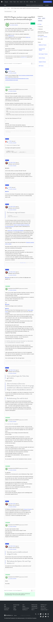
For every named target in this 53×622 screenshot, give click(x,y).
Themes (14, 606)
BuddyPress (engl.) (44, 609)
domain (39, 18)
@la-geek (7, 277)
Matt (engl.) (43, 606)
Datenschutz (6, 609)
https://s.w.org (11, 35)
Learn (23, 604)
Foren (5, 5)
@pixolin (7, 191)
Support (23, 606)
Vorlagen (14, 609)
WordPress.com (44, 604)
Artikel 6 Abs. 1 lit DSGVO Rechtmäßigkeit (15, 230)
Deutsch (15, 615)
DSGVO (43, 18)
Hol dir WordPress (47, 1)
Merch (33, 609)
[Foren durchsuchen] (15, 11)
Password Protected (28, 509)
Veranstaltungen (34, 606)
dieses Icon (28, 37)
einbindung (40, 20)
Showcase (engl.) (16, 604)
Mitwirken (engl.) (34, 604)
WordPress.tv (25, 609)
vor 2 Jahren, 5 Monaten (12, 142)
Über (5, 604)
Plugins (8, 8)
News (5, 606)
